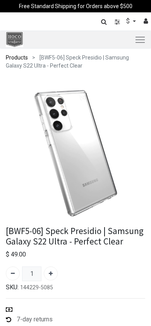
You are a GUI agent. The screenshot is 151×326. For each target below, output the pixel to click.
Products (17, 57)
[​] (117, 21)
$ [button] (128, 21)
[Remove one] (13, 273)
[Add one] (51, 273)
